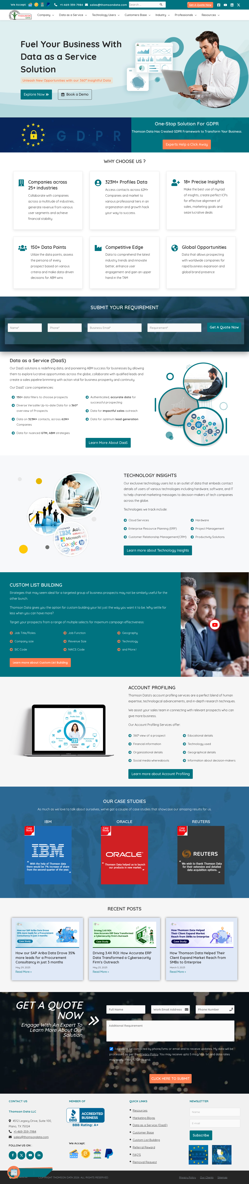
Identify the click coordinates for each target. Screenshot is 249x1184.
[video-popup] (215, 624)
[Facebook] (218, 5)
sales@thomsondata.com (108, 5)
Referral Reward (144, 1147)
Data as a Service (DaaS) (150, 1125)
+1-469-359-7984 (71, 5)
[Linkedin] (232, 5)
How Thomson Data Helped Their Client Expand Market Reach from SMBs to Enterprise (198, 957)
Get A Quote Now (200, 5)
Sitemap (222, 1177)
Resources (140, 1110)
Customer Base (143, 1132)
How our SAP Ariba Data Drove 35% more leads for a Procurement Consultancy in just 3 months (45, 957)
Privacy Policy (148, 1054)
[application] (52, 15)
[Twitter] (238, 5)
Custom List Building (146, 1140)
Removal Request (145, 1162)
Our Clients (206, 1177)
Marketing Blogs (144, 1118)
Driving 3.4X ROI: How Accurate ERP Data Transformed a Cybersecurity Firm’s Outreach (122, 957)
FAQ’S (137, 1155)
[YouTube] (225, 5)
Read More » (24, 972)
